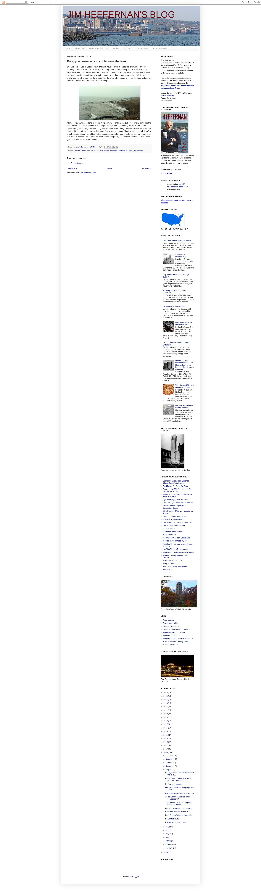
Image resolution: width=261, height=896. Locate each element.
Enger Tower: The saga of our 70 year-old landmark (178, 779)
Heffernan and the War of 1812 (177, 812)
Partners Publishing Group (174, 632)
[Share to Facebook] (113, 147)
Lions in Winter (169, 529)
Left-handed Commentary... (174, 306)
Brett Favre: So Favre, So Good (175, 486)
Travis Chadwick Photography (175, 642)
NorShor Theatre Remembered (175, 549)
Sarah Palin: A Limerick (172, 561)
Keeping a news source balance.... (179, 808)
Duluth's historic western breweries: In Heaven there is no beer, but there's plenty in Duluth (184, 365)
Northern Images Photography (175, 629)
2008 (165, 852)
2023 (165, 703)
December (170, 756)
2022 (165, 707)
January (169, 848)
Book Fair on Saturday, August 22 (178, 815)
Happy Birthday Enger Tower (175, 516)
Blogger (135, 877)
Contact (128, 48)
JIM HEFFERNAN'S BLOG (121, 14)
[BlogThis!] (108, 147)
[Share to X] (111, 147)
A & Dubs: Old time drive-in (176, 822)
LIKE (183, 184)
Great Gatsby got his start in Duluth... (183, 323)
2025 (165, 696)
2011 (165, 745)
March (168, 841)
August (169, 770)
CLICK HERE (166, 174)
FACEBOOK (168, 96)
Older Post (146, 168)
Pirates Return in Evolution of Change (178, 552)
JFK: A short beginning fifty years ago (178, 522)
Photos (116, 48)
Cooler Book (142, 48)
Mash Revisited (169, 535)
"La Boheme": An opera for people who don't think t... (179, 804)
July (167, 827)
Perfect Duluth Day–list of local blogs (178, 638)
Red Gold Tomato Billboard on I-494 (177, 241)
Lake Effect (138, 151)
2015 (165, 731)
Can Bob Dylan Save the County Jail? (178, 503)
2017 (165, 724)
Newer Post (72, 168)
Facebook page (176, 187)
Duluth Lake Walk (97, 151)
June (168, 830)
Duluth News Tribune (125, 151)
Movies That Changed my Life (175, 541)
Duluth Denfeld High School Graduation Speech (174, 507)
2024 (165, 700)
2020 (165, 714)
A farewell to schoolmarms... (181, 255)
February (169, 844)
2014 (165, 735)
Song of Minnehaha (171, 564)
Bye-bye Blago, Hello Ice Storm (175, 500)
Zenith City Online (170, 645)
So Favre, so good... (173, 784)
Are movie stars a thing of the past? (179, 793)
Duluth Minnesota (110, 151)
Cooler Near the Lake (82, 151)
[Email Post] (100, 147)
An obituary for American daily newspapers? (177, 798)
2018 (165, 721)
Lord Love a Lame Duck (173, 532)
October (169, 763)
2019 (165, 717)
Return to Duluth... (172, 819)
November (170, 759)
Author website (159, 48)
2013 (165, 738)
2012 (165, 742)
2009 (165, 753)
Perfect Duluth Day (170, 635)
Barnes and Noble (170, 623)
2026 (165, 693)
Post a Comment (77, 163)
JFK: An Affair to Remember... (175, 525)
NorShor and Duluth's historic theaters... (184, 406)
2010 (165, 749)
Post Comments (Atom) (87, 173)
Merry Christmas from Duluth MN (176, 538)
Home (67, 48)
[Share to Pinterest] (116, 147)
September (170, 766)
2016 (165, 728)
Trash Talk (167, 570)
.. (183, 187)
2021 (165, 710)
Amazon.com (168, 620)
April (168, 837)
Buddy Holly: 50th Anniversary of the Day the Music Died (178, 490)
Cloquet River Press (171, 626)
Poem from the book (98, 48)
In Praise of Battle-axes (172, 519)
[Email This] (105, 147)
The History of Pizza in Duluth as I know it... (184, 386)
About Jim (79, 48)
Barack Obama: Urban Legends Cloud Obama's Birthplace (176, 482)
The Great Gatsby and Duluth (175, 567)
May (167, 834)
